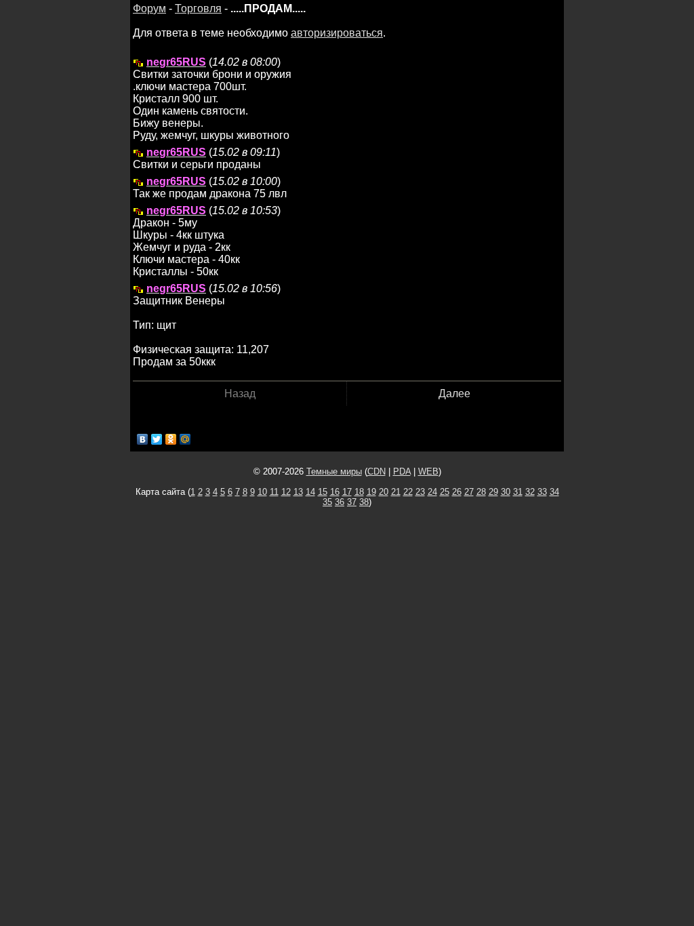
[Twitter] (157, 439)
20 (383, 492)
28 (481, 492)
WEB (428, 471)
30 (505, 492)
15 (322, 492)
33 (542, 492)
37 (351, 502)
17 (347, 492)
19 (371, 492)
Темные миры (334, 471)
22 (408, 492)
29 (493, 492)
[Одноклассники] (171, 439)
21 (396, 492)
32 (530, 492)
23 (420, 492)
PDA (402, 471)
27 (469, 492)
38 (364, 502)
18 (359, 492)
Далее (454, 393)
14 (310, 492)
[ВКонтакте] (143, 439)
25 (444, 492)
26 (457, 492)
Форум (149, 8)
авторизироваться (337, 33)
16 (335, 492)
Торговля (198, 8)
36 (339, 502)
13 (298, 492)
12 (286, 492)
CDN (376, 471)
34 (554, 492)
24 (432, 492)
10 (262, 492)
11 (274, 492)
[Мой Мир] (185, 439)
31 (518, 492)
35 (327, 502)
